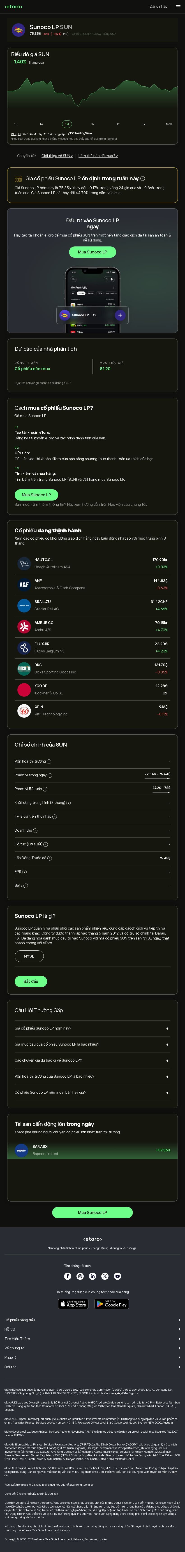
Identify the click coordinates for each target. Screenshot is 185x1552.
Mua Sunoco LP (92, 252)
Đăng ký (16, 134)
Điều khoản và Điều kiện (112, 1471)
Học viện (115, 505)
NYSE (29, 956)
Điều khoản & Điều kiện (44, 1493)
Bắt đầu (31, 981)
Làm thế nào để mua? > (98, 156)
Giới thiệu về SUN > (57, 156)
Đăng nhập (158, 7)
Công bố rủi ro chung (17, 1493)
